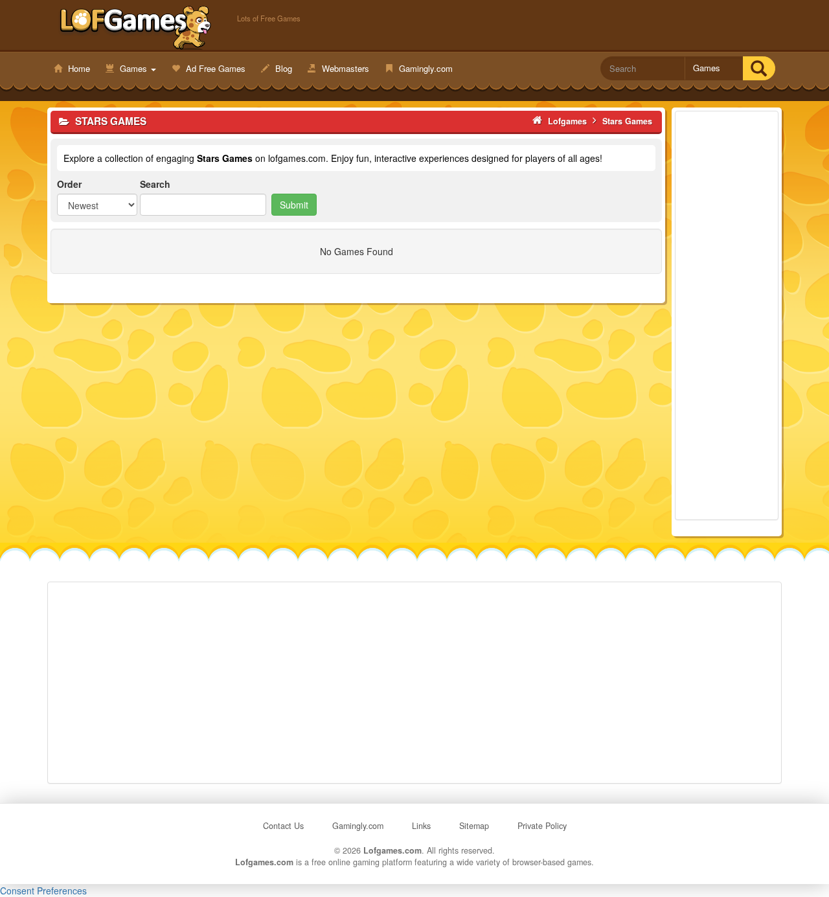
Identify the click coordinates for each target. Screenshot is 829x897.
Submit (294, 204)
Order (69, 183)
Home (77, 68)
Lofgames (136, 26)
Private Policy (542, 826)
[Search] (758, 68)
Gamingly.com (424, 68)
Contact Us (283, 826)
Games (133, 68)
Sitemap (474, 826)
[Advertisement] (726, 315)
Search (155, 183)
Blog (282, 68)
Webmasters (344, 68)
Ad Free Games (214, 68)
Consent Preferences (43, 890)
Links (421, 826)
